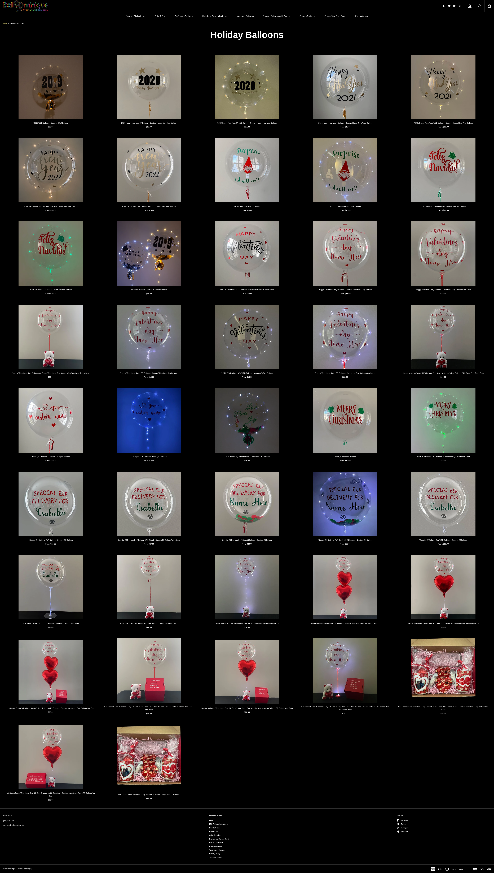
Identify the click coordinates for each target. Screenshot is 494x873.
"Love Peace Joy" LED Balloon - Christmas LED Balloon (247, 457)
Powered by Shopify (24, 869)
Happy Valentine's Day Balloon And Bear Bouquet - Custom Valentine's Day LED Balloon (443, 623)
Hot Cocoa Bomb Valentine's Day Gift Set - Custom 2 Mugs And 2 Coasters (148, 794)
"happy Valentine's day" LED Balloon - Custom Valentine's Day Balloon (148, 373)
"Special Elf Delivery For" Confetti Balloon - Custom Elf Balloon (247, 540)
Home (5, 24)
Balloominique (10, 869)
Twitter (403, 824)
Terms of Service (215, 857)
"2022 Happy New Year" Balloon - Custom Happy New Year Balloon (50, 206)
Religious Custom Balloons (214, 16)
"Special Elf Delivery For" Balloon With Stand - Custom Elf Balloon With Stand (149, 540)
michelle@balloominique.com (14, 825)
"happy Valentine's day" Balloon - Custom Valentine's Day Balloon (345, 290)
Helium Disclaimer (216, 843)
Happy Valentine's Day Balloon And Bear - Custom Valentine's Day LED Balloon (247, 623)
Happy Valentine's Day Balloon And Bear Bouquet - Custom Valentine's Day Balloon (345, 623)
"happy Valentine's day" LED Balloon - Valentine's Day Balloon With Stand (345, 373)
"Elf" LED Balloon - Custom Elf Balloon (345, 206)
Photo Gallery (361, 16)
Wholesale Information (217, 850)
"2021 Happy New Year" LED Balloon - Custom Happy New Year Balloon (443, 123)
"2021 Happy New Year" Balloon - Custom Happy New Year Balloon (345, 123)
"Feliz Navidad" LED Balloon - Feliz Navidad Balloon (51, 290)
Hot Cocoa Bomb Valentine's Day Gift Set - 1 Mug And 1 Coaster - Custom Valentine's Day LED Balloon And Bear (247, 708)
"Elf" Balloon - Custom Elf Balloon (247, 206)
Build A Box (160, 16)
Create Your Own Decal (335, 16)
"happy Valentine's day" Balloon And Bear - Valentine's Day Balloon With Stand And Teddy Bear (50, 373)
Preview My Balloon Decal (219, 839)
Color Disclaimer (215, 835)
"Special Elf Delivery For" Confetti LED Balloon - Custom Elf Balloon (345, 540)
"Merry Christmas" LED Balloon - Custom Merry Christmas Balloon (443, 457)
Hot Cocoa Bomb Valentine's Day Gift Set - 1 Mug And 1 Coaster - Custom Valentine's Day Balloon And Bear (51, 708)
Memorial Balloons (245, 16)
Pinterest (404, 832)
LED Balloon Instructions (218, 824)
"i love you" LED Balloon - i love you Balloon (149, 457)
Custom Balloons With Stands (276, 16)
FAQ (211, 820)
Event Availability (215, 846)
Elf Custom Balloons (183, 16)
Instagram (405, 828)
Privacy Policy (214, 854)
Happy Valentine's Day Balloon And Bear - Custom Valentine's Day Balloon (149, 623)
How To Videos (214, 828)
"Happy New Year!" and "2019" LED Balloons (149, 290)
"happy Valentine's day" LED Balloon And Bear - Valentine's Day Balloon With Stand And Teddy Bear (443, 373)
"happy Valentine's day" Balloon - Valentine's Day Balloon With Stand (443, 290)
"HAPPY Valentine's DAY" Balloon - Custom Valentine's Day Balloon (247, 290)
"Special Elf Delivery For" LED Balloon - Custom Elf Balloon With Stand (50, 623)
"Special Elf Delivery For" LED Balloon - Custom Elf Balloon (443, 540)
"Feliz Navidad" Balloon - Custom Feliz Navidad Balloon (443, 206)
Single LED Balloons (135, 16)
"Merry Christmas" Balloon (345, 457)
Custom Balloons (307, 16)
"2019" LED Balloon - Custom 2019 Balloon (50, 123)
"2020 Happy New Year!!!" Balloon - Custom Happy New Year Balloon (149, 123)
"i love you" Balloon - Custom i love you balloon (51, 457)
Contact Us (213, 832)
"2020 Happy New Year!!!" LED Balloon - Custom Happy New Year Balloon (247, 123)
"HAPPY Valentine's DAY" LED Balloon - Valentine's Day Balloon (247, 373)
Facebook (404, 820)
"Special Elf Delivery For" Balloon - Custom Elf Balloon (51, 540)
